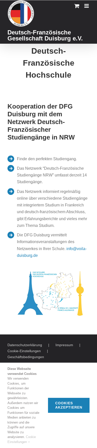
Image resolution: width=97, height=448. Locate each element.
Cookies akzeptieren (68, 405)
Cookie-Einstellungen (24, 351)
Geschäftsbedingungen (25, 357)
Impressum (64, 345)
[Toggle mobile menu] (87, 5)
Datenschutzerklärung (24, 345)
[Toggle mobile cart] (76, 5)
